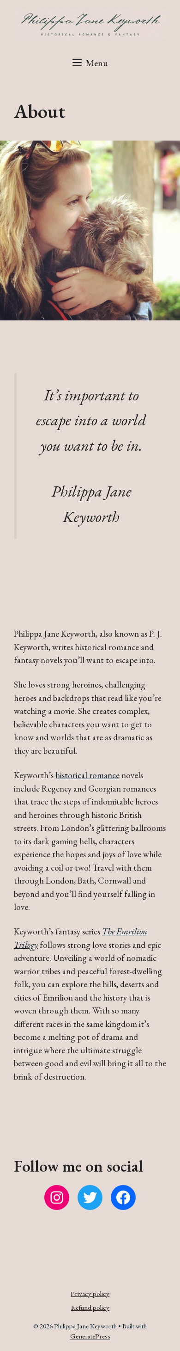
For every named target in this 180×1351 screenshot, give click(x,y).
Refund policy (90, 1307)
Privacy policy (90, 1293)
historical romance (87, 775)
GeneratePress (90, 1336)
